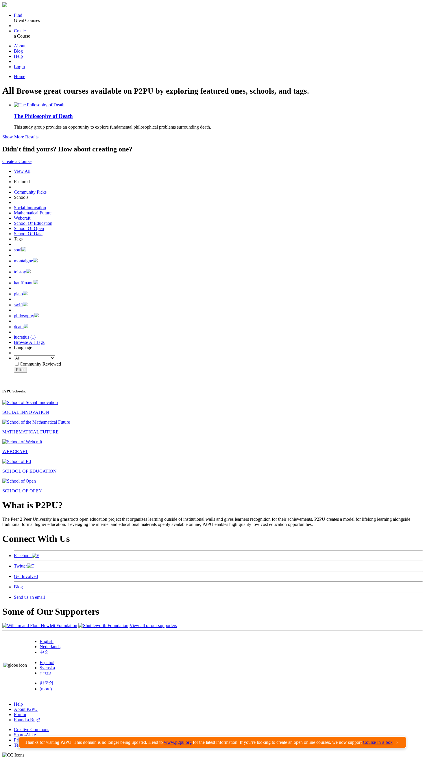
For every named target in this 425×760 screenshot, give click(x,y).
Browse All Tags (29, 342)
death (19, 326)
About (19, 45)
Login (19, 66)
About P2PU (26, 709)
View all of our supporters (153, 625)
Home (19, 76)
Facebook (23, 555)
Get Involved (26, 576)
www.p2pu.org (178, 742)
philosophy (24, 315)
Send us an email (29, 597)
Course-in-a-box (378, 742)
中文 (44, 652)
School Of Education (33, 223)
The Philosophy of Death (43, 116)
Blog (18, 51)
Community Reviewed (40, 364)
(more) (46, 688)
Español (47, 662)
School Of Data (28, 233)
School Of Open (29, 228)
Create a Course (17, 161)
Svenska (47, 667)
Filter (20, 370)
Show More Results (20, 136)
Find (18, 15)
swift (18, 304)
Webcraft (22, 218)
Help (18, 56)
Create (20, 30)
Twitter (20, 565)
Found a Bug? (27, 719)
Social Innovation (30, 207)
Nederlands (50, 646)
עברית (45, 672)
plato (18, 293)
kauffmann (24, 282)
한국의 (46, 683)
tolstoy (20, 271)
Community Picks (30, 192)
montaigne (23, 260)
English (46, 641)
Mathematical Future (32, 212)
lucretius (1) (25, 337)
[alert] (212, 742)
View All (22, 171)
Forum (20, 714)
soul (17, 249)
